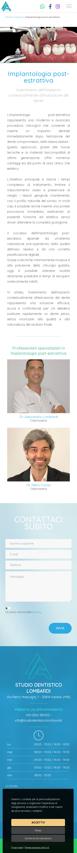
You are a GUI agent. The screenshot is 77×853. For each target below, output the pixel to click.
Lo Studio (11, 786)
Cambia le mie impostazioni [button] (38, 838)
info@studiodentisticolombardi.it (38, 720)
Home (8, 16)
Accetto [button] (38, 822)
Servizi (18, 16)
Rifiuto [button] (38, 830)
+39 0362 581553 (37, 715)
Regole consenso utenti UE (37, 847)
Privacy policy (17, 847)
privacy (36, 612)
